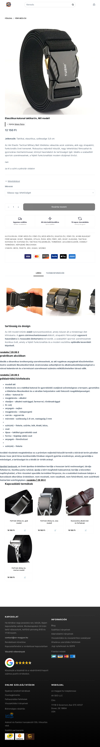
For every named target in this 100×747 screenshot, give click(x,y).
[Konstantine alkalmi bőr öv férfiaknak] (80, 502)
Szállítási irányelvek (60, 629)
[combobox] (48, 4)
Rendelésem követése (15, 642)
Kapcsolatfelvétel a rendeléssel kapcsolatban (26, 646)
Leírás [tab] (38, 273)
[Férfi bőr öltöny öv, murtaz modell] (19, 549)
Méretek (9, 186)
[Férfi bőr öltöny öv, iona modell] (49, 502)
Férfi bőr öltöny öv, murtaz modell (19, 569)
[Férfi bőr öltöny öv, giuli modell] (19, 502)
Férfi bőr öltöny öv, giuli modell (19, 522)
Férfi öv (71, 236)
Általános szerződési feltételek (65, 642)
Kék (29, 248)
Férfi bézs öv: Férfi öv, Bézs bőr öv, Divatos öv (41, 236)
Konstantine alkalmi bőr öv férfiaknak (80, 522)
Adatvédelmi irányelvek (62, 634)
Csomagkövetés (12, 695)
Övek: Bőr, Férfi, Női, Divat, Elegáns (59, 239)
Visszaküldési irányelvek (16, 703)
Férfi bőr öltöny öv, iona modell (49, 522)
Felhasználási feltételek (16, 699)
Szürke (42, 248)
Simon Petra (19, 124)
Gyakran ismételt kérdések (17, 691)
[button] (12, 181)
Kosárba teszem (59, 207)
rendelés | (9, 352)
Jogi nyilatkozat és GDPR (63, 646)
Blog (53, 625)
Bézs (15, 248)
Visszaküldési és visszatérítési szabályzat (71, 638)
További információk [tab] (55, 273)
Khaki (35, 248)
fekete (22, 248)
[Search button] (73, 4)
